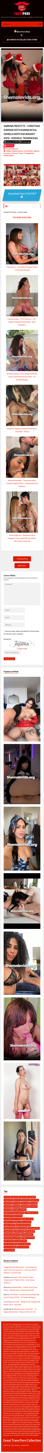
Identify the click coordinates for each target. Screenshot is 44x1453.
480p (22, 1197)
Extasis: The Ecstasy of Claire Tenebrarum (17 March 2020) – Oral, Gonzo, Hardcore (19, 1280)
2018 (7, 1209)
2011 (16, 1203)
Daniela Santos (17, 151)
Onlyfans (19, 1231)
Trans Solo (9, 1250)
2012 (24, 1203)
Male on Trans (10, 1228)
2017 (33, 1206)
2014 (7, 1206)
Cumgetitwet (8, 1267)
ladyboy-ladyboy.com (23, 1222)
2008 (26, 1200)
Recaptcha (7, 639)
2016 (24, 1206)
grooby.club (27, 1219)
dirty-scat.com (15, 1445)
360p (14, 1197)
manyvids (22, 1228)
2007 (17, 1200)
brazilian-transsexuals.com (14, 1212)
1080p (8, 151)
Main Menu (6, 24)
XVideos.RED (8, 155)
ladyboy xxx (9, 1225)
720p (31, 1197)
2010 (7, 1203)
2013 (33, 1203)
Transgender (29, 153)
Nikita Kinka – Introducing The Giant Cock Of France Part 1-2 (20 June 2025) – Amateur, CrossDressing (20, 1270)
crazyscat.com (25, 1445)
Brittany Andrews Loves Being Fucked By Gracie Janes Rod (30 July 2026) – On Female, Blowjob (22, 377)
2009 (34, 1200)
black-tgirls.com (19, 1209)
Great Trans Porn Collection (22, 1440)
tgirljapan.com (28, 1237)
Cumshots (9, 1215)
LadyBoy (8, 1222)
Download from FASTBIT (22, 193)
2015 (16, 1206)
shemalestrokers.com (12, 1237)
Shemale (29, 1231)
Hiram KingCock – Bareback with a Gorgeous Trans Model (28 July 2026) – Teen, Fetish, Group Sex (22, 538)
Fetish (18, 1215)
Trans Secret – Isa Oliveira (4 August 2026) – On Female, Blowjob (21, 268)
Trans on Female (10, 1244)
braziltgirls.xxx (31, 1212)
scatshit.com (6, 1445)
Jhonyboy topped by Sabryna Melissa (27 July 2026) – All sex (22, 429)
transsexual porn (12, 149)
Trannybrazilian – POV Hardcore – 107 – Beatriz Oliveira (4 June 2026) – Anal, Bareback (22, 322)
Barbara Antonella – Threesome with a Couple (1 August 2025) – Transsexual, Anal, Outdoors (22, 483)
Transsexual (22, 1247)
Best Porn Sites (23, 31)
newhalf (8, 1231)
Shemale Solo (27, 1234)
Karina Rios (28, 151)
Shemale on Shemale (12, 1234)
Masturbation (33, 1228)
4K (7, 1197)
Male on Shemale (23, 1225)
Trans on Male (24, 1244)
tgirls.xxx (8, 1241)
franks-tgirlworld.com (12, 1219)
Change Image (22, 649)
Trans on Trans (17, 153)
